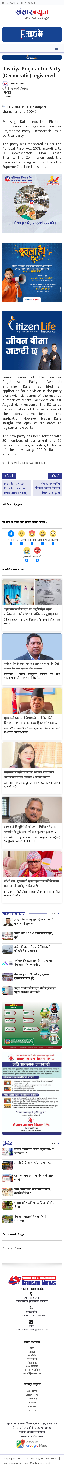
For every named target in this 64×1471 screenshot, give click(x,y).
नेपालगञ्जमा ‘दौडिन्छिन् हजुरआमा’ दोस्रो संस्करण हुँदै (32, 976)
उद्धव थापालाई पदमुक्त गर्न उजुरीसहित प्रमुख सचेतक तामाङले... (35, 990)
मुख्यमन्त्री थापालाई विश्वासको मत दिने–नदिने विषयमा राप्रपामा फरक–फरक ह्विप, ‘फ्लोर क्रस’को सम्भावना (31, 723)
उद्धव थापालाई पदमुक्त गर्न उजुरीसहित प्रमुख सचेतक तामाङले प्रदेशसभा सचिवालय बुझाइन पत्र (31, 612)
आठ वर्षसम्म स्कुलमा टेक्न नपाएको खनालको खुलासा (33, 921)
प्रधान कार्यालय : (32, 1298)
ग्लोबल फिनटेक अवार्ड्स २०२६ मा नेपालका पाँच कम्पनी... (33, 962)
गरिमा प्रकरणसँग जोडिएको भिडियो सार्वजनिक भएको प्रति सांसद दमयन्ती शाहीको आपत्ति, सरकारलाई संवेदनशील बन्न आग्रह (29, 777)
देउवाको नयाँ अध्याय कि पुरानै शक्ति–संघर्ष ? (34, 1177)
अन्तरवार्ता (32, 1359)
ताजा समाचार (13, 914)
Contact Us (32, 1410)
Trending (32, 1399)
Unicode (32, 1403)
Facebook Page (13, 1234)
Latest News (32, 1395)
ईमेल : (32, 1326)
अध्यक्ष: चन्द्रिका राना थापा (32, 1432)
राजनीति (32, 1355)
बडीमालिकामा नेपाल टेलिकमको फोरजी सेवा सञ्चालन (32, 949)
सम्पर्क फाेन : (32, 1312)
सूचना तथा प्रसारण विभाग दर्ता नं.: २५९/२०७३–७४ (32, 1423)
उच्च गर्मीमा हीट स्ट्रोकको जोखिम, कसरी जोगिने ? (32, 1191)
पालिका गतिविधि (32, 1370)
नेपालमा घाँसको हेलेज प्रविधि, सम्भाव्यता (30, 1218)
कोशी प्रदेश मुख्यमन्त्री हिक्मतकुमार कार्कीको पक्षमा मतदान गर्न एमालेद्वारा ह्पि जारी (31, 884)
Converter (32, 1406)
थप (53, 914)
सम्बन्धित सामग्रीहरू (13, 569)
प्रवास (32, 1352)
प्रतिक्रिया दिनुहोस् (12, 505)
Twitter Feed (12, 1248)
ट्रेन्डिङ (7, 1143)
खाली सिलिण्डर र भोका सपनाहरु (32, 1163)
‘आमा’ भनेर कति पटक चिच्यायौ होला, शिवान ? (35, 1205)
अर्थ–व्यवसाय (32, 1366)
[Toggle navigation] (56, 48)
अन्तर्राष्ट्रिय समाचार (32, 1373)
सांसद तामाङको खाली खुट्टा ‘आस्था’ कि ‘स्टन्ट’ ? (33, 1151)
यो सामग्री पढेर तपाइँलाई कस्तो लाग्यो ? (25, 522)
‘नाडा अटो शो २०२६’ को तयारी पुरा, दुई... (33, 935)
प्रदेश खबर (32, 1362)
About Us (32, 1391)
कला (32, 1348)
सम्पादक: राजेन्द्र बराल (32, 1436)
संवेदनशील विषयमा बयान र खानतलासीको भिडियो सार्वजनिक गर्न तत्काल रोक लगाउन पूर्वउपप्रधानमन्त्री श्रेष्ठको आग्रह (31, 668)
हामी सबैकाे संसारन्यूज (37, 18)
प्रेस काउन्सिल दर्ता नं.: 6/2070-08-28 (32, 1428)
